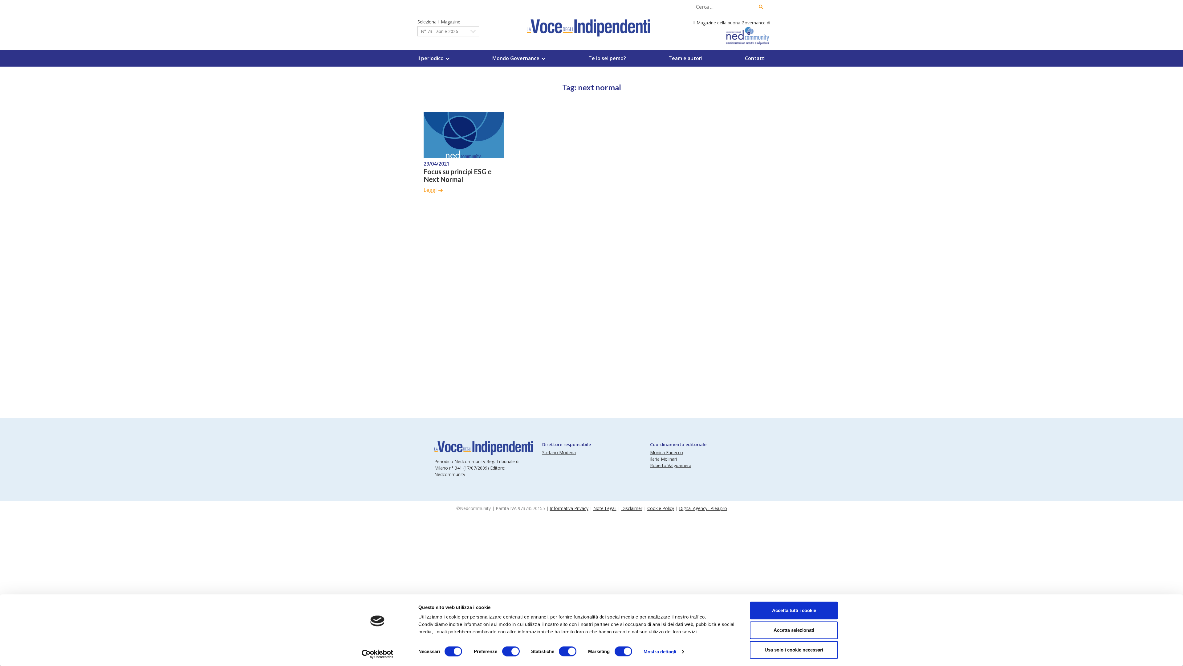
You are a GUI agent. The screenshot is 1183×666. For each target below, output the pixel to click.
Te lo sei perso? (607, 58)
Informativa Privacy (569, 508)
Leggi (430, 190)
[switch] (511, 651)
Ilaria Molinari (663, 459)
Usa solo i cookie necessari (794, 649)
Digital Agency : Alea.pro (703, 508)
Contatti (755, 58)
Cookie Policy (660, 508)
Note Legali (604, 508)
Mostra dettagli (660, 651)
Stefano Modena (559, 452)
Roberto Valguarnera (670, 465)
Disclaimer (631, 508)
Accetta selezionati (794, 630)
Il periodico (430, 58)
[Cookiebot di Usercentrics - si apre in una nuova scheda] (377, 654)
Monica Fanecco (666, 452)
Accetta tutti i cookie (794, 610)
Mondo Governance (515, 58)
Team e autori (685, 58)
